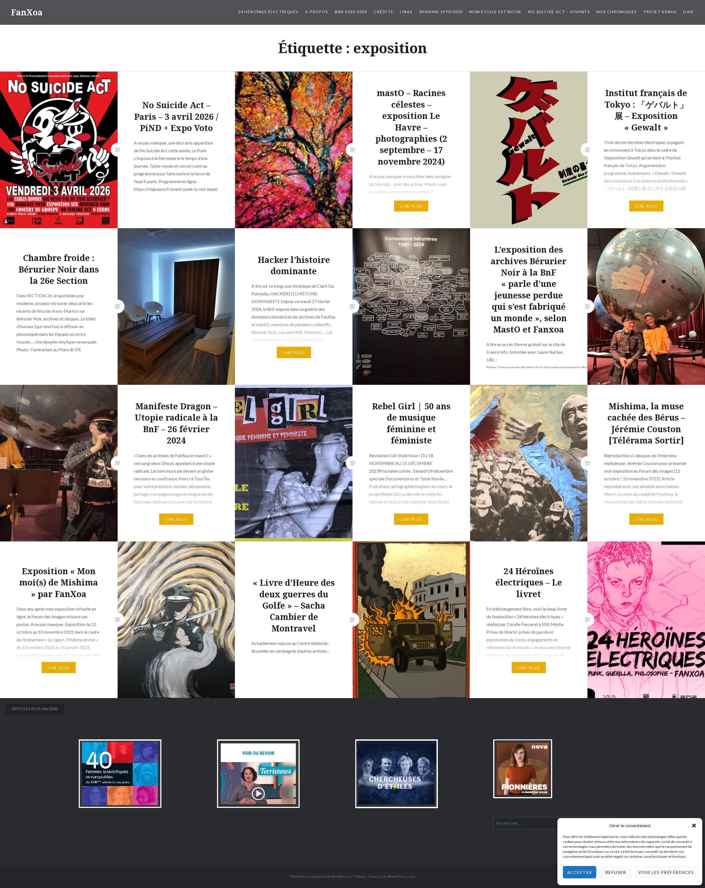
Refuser (615, 872)
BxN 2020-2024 (351, 11)
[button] (694, 825)
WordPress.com (401, 876)
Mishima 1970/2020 (441, 11)
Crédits (383, 11)
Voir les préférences (666, 872)
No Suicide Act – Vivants (559, 11)
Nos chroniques (616, 11)
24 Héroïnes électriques (268, 11)
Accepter (579, 872)
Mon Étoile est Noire (495, 11)
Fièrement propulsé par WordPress (320, 876)
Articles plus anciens (35, 708)
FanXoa (27, 12)
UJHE (688, 11)
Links (406, 11)
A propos (316, 11)
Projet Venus (660, 11)
